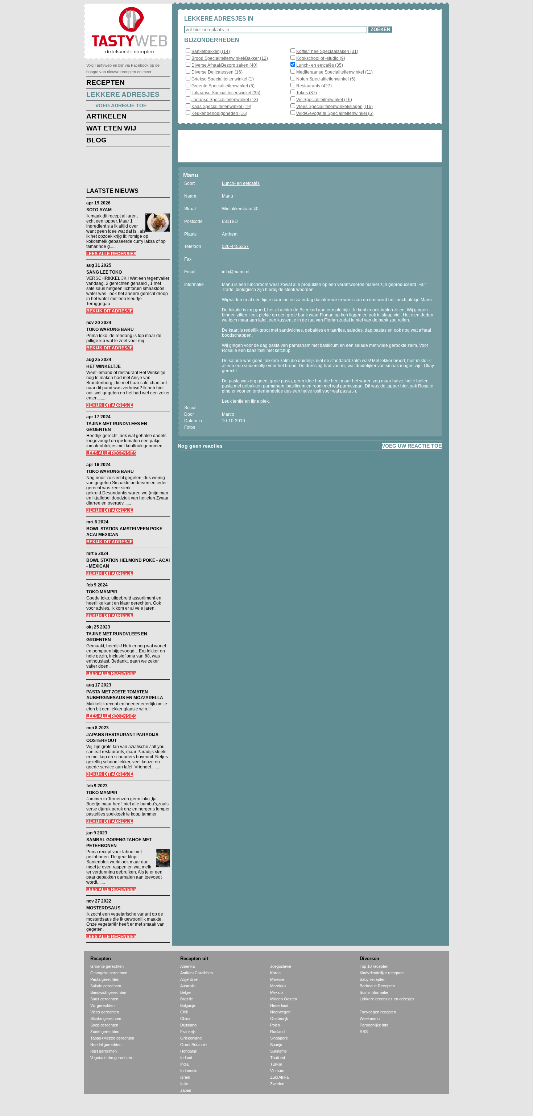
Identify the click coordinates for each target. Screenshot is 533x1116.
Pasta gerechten (104, 979)
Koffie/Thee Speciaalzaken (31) (327, 51)
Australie (187, 986)
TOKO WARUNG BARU (110, 329)
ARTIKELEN (106, 116)
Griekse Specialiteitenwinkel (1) (222, 79)
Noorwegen (280, 1012)
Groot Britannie (193, 1044)
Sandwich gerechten (108, 992)
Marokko (278, 986)
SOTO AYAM (99, 209)
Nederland (279, 1005)
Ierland (186, 1057)
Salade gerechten (105, 986)
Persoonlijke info (374, 1025)
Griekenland (191, 1038)
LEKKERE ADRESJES (123, 94)
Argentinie (189, 979)
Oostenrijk (279, 1018)
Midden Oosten (283, 999)
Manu (227, 196)
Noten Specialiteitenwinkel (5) (325, 79)
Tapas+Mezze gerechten (112, 1038)
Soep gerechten (104, 1025)
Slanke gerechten (105, 1018)
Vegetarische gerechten (111, 1057)
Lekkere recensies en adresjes (387, 999)
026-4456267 (235, 246)
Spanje (276, 1044)
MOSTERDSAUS (103, 907)
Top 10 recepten (374, 966)
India (184, 1064)
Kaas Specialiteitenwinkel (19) (221, 106)
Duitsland (188, 1025)
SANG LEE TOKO (104, 272)
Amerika (187, 966)
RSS (364, 1031)
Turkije (276, 1064)
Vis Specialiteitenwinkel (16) (324, 99)
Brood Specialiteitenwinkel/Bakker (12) (229, 58)
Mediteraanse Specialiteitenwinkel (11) (334, 72)
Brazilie (186, 999)
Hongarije (188, 1051)
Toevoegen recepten (378, 1012)
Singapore (279, 1038)
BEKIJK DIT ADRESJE (109, 311)
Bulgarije (187, 1005)
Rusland (277, 1031)
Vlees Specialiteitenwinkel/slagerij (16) (334, 106)
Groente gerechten (107, 966)
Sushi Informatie (374, 992)
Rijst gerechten (103, 1051)
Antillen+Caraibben (196, 973)
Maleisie (277, 979)
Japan (185, 1090)
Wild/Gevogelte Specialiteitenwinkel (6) (334, 113)
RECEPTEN (105, 82)
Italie (184, 1084)
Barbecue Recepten (377, 986)
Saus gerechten (104, 999)
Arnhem (229, 234)
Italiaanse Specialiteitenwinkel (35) (225, 92)
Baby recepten (372, 979)
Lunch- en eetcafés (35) (319, 65)
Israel (185, 1077)
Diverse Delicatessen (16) (217, 72)
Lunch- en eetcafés (241, 183)
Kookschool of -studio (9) (320, 58)
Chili (183, 1012)
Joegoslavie (280, 966)
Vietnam (277, 1071)
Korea (275, 973)
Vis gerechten (102, 1005)
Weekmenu (370, 1018)
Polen (275, 1025)
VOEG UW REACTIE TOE (412, 446)
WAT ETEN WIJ (111, 128)
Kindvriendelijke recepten (382, 973)
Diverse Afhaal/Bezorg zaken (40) (224, 65)
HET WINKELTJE (103, 366)
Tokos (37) (306, 92)
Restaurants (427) (314, 85)
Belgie (185, 992)
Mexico (276, 992)
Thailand (277, 1057)
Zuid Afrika (279, 1077)
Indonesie (188, 1071)
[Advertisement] (122, 168)
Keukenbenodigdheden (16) (219, 113)
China (185, 1018)
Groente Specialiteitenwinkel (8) (223, 85)
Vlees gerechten (104, 1012)
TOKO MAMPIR (101, 591)
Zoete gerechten (104, 1031)
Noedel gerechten (105, 1044)
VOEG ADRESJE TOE (120, 105)
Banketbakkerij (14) (210, 51)
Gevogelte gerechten (108, 973)
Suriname (278, 1051)
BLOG (96, 140)
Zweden (277, 1084)
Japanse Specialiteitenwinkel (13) (224, 99)
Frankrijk (188, 1031)
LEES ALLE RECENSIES (111, 253)
